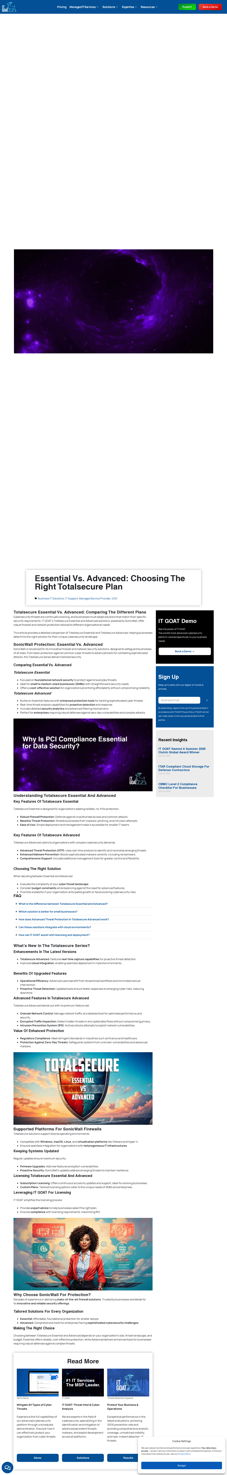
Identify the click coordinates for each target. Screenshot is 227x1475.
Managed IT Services (82, 7)
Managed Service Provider (94, 598)
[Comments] (7, 1467)
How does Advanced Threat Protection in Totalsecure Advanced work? (64, 919)
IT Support (71, 598)
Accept (181, 1465)
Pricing (61, 7)
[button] (83, 904)
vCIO (114, 598)
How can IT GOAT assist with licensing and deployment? (54, 935)
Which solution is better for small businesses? (48, 911)
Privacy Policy (184, 1453)
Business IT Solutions (51, 598)
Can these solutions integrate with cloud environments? (55, 927)
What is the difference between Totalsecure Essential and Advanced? (63, 904)
